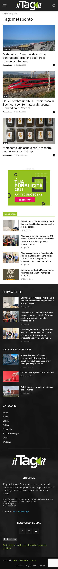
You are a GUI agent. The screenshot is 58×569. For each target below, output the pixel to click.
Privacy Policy (11, 539)
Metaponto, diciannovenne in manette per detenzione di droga (27, 149)
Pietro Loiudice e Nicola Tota (24, 560)
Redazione (7, 65)
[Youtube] (36, 531)
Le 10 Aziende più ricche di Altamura (37, 372)
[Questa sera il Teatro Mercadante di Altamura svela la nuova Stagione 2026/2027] (11, 274)
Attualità (7, 49)
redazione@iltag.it (21, 511)
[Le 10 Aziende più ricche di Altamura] (11, 376)
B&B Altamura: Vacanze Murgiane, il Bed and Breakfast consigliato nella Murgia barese (37, 224)
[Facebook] (22, 531)
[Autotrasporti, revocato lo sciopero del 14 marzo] (11, 391)
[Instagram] (29, 531)
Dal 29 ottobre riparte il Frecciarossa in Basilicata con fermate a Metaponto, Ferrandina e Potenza (28, 104)
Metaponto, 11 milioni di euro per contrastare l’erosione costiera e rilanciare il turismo (24, 58)
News (6, 96)
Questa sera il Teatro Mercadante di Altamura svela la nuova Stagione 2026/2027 (37, 273)
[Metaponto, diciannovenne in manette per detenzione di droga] (29, 131)
